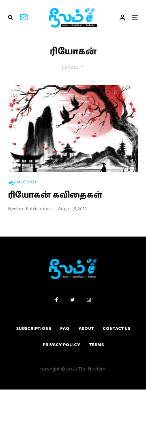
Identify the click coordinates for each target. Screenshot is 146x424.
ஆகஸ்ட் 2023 (22, 182)
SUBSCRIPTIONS (33, 328)
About (86, 328)
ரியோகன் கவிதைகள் (55, 195)
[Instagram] (89, 299)
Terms (96, 345)
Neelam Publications (30, 208)
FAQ (65, 328)
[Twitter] (72, 299)
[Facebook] (56, 299)
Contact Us (116, 328)
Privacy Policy (61, 345)
